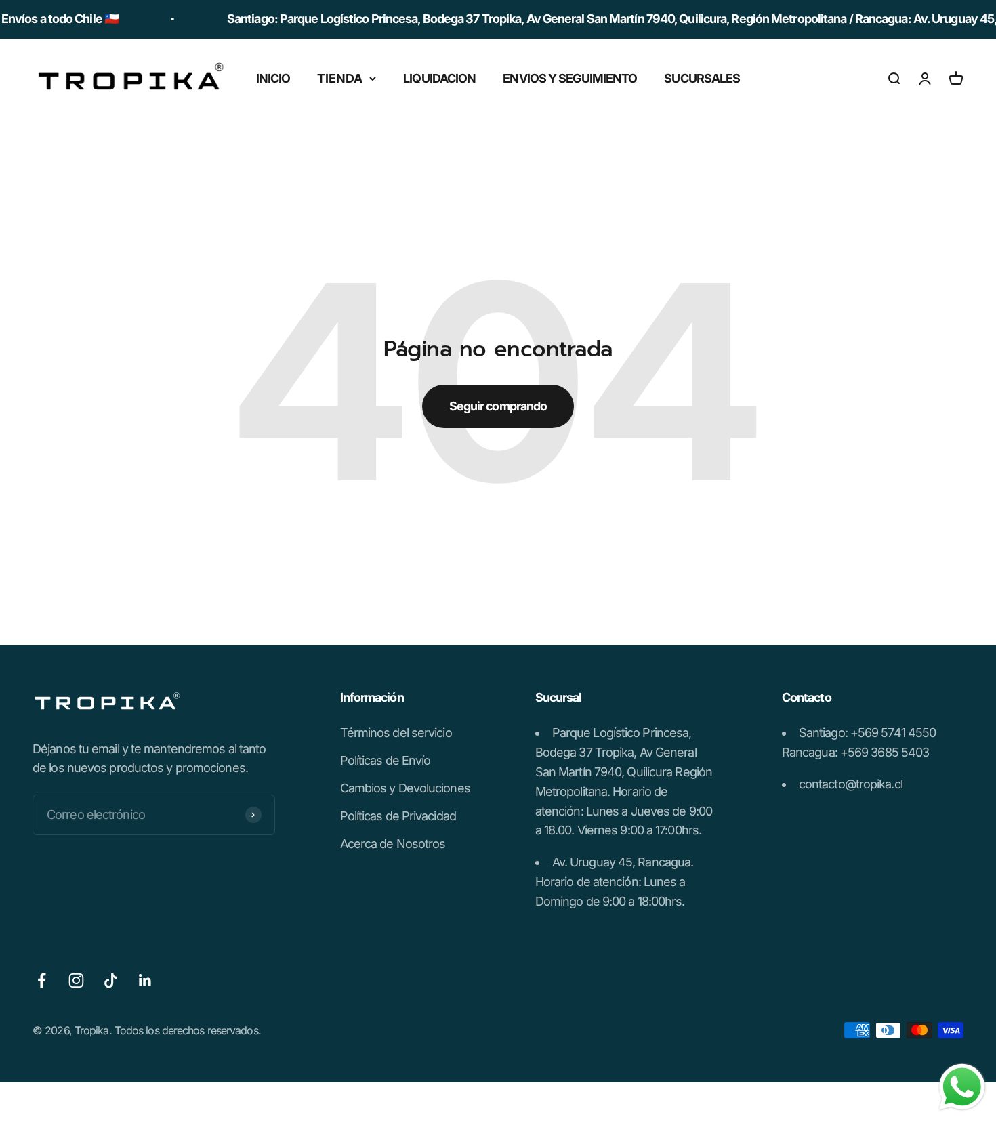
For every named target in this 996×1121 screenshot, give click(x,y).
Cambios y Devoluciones (405, 788)
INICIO (273, 77)
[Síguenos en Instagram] (76, 980)
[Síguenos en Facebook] (42, 980)
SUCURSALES (702, 77)
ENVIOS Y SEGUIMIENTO (570, 77)
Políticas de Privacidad (398, 816)
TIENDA (339, 77)
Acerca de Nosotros (393, 844)
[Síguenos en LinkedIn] (145, 980)
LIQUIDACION (439, 77)
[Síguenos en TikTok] (111, 980)
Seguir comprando (498, 406)
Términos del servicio (396, 732)
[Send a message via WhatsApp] (962, 1087)
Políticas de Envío (385, 760)
